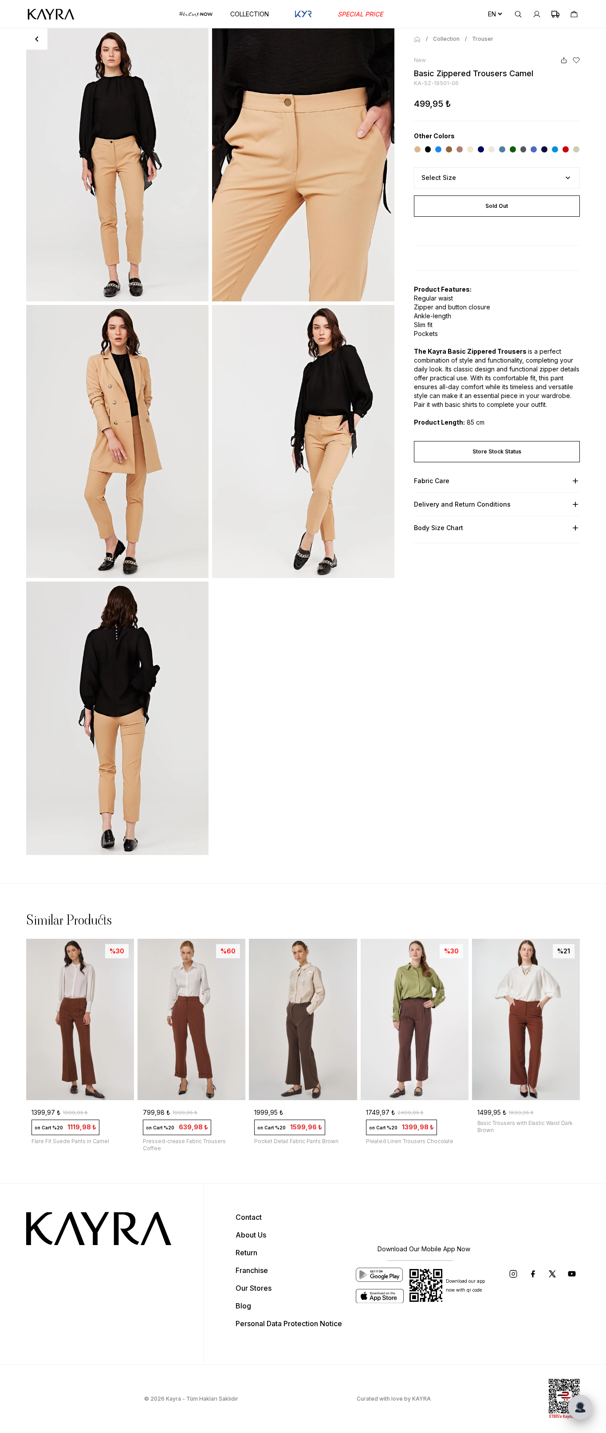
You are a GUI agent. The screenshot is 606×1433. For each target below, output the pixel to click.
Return (246, 1252)
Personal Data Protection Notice (289, 1323)
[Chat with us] (580, 1407)
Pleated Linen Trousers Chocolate (409, 1141)
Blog (243, 1305)
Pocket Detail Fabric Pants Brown (296, 1141)
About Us (251, 1234)
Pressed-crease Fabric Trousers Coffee (184, 1145)
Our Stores (254, 1288)
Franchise (252, 1270)
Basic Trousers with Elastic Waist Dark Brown (524, 1126)
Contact (249, 1217)
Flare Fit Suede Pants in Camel (70, 1141)
